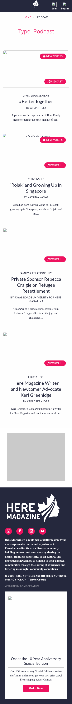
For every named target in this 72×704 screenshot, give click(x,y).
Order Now (36, 688)
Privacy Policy (15, 579)
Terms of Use (37, 579)
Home (27, 17)
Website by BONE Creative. (22, 586)
